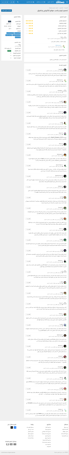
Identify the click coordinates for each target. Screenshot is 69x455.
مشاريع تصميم (48, 436)
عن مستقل (66, 427)
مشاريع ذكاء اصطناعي (46, 431)
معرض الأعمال (30, 431)
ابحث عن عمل (30, 429)
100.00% (9, 50)
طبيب (61, 156)
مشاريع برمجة (48, 429)
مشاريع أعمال (48, 427)
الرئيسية (66, 8)
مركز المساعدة (30, 438)
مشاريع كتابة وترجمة (47, 440)
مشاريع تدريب (48, 444)
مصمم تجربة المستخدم (58, 368)
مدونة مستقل (30, 436)
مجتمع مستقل (30, 434)
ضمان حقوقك (65, 431)
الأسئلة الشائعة (65, 429)
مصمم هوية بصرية (58, 113)
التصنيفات (49, 446)
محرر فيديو (60, 357)
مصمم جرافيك (59, 71)
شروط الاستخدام (64, 434)
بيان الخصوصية (65, 436)
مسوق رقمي (17, 46)
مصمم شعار (60, 81)
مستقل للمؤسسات (30, 427)
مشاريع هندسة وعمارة (46, 434)
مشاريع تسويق (48, 438)
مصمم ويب (60, 134)
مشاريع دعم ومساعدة (46, 442)
